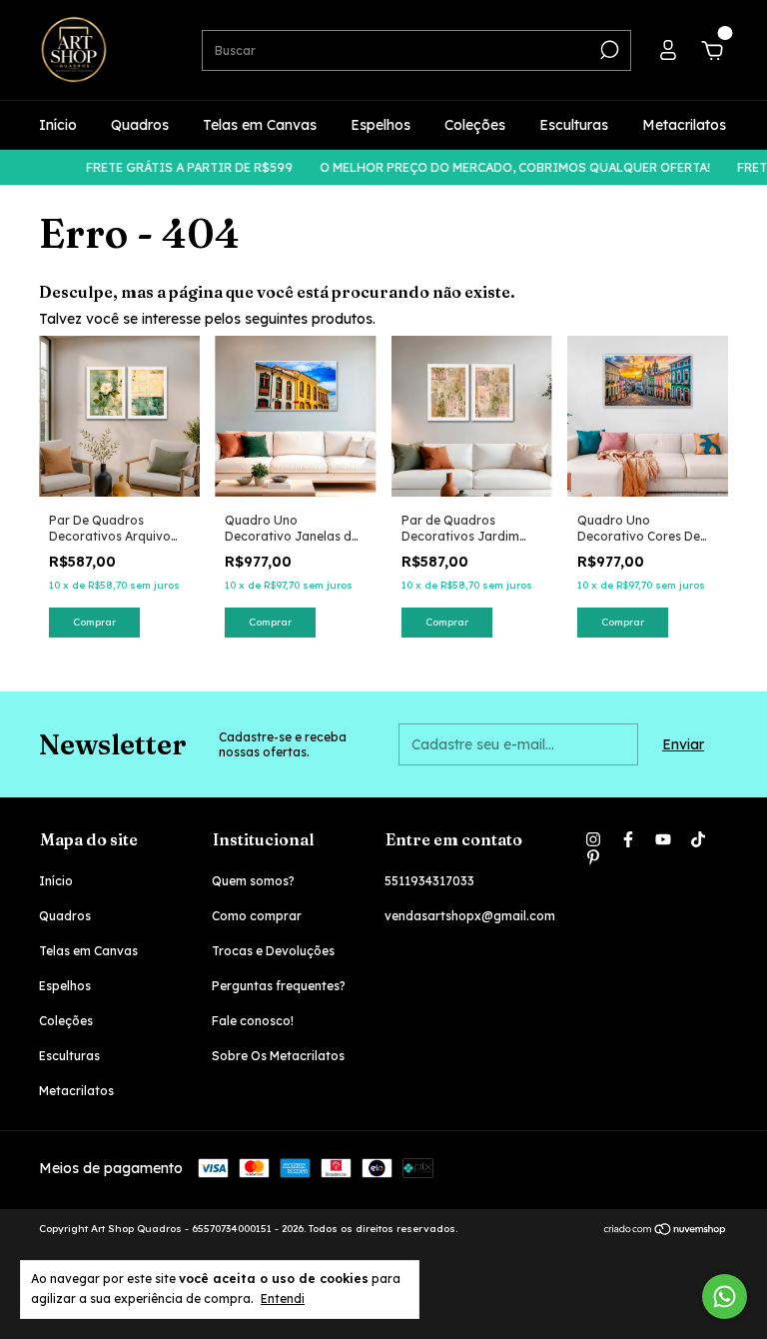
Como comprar (257, 915)
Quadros (140, 125)
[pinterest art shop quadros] (593, 857)
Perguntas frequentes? (279, 985)
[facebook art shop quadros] (628, 839)
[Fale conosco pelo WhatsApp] (724, 1296)
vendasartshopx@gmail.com (469, 915)
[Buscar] (607, 50)
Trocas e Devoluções (273, 950)
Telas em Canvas (260, 125)
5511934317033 (429, 880)
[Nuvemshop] (665, 1231)
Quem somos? (253, 880)
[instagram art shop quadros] (593, 839)
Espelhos (380, 125)
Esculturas (573, 125)
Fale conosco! (253, 1020)
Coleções (474, 125)
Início (58, 125)
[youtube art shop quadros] (663, 839)
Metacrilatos (684, 125)
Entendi (283, 1298)
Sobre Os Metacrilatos (278, 1055)
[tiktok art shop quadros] (698, 839)
